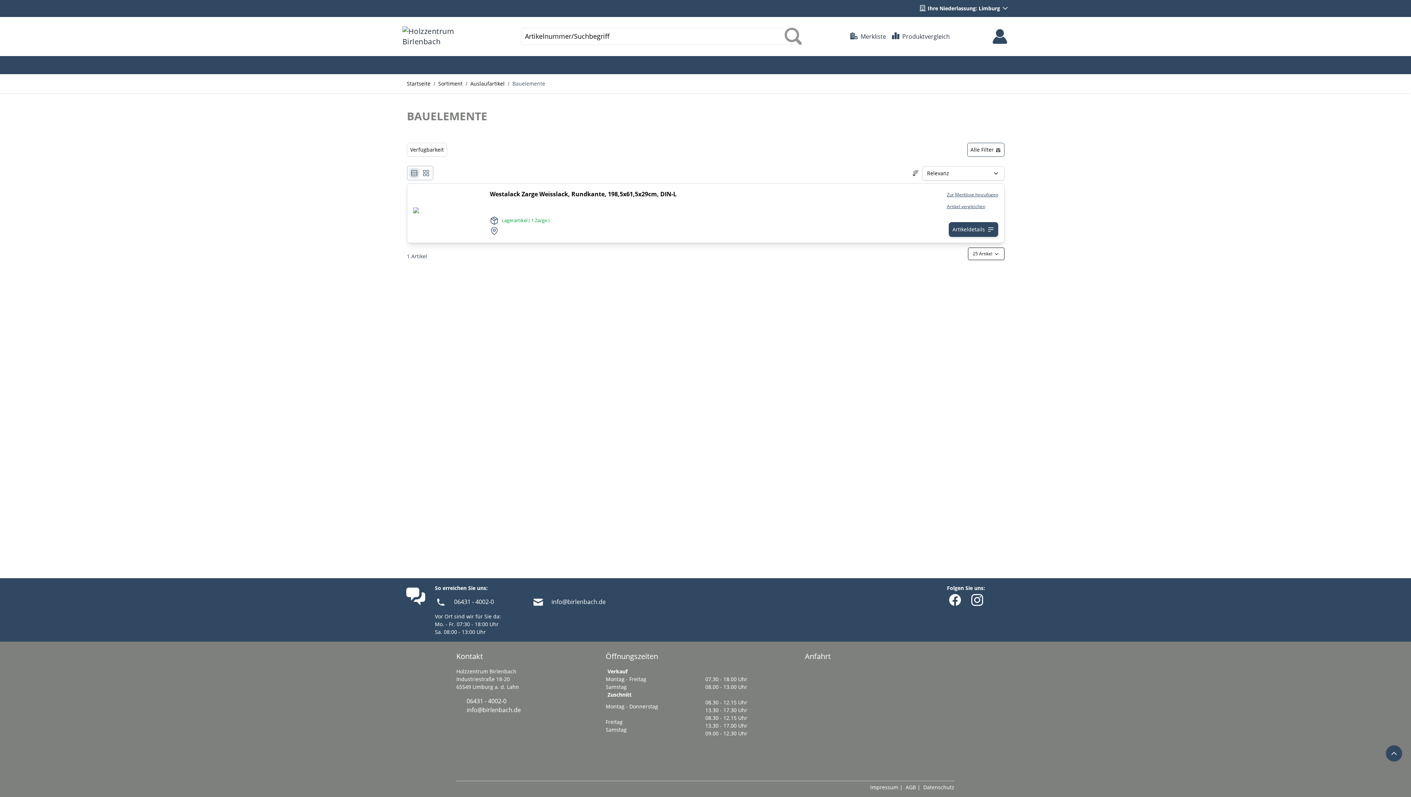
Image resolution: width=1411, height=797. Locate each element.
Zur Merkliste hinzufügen (972, 195)
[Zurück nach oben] (1394, 753)
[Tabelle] (426, 173)
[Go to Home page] (437, 36)
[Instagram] (977, 600)
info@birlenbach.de (578, 602)
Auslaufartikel (487, 83)
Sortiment (450, 83)
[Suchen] (793, 36)
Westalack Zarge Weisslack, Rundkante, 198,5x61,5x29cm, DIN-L (583, 194)
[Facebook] (955, 600)
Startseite (418, 83)
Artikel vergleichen (966, 207)
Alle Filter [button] (983, 149)
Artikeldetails (968, 229)
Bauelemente (528, 83)
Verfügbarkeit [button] (427, 149)
